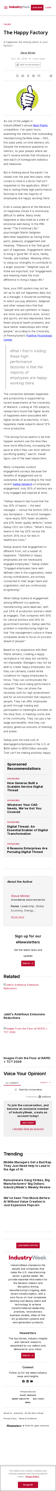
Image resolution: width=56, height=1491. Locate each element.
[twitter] (28, 75)
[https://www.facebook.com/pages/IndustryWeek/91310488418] (23, 1381)
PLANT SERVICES (28, 1395)
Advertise (18, 1413)
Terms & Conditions (28, 1418)
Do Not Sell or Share (34, 1413)
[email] (38, 75)
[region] (28, 1090)
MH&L (28, 1402)
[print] (50, 75)
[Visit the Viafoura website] (44, 1096)
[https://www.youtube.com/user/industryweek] (31, 1381)
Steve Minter (28, 52)
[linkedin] (22, 75)
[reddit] (33, 75)
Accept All (28, 1485)
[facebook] (17, 75)
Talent (7, 24)
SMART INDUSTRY (20, 1399)
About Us (8, 1413)
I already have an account (28, 1128)
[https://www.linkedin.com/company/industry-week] (27, 1381)
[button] (6, 7)
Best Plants (40, 125)
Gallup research (23, 484)
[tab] (12, 1082)
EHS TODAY (38, 1399)
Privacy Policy (10, 1418)
